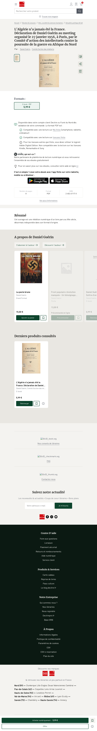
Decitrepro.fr (48, 615)
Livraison (48, 543)
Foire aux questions (48, 538)
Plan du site (48, 656)
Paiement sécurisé (48, 547)
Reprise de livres (48, 579)
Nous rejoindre (48, 611)
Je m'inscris (63, 505)
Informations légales (48, 634)
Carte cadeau (48, 575)
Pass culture (48, 583)
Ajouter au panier (27, 318)
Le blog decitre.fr (48, 587)
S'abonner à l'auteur (25, 245)
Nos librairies (48, 607)
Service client (49, 560)
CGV (48, 647)
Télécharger (24, 403)
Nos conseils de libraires (48, 443)
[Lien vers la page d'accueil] (21, 4)
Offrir (45, 726)
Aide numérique (48, 555)
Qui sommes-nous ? (48, 602)
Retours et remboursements (48, 551)
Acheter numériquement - (45, 720)
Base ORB (48, 620)
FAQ (48, 461)
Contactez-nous (48, 479)
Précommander (63, 318)
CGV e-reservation (49, 652)
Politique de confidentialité (48, 639)
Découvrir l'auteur (53, 245)
